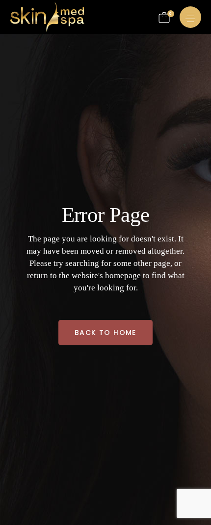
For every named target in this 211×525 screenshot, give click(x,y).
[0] (164, 17)
